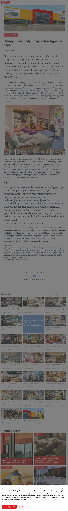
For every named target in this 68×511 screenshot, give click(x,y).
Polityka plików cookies (32, 507)
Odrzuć (21, 507)
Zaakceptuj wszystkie (9, 507)
